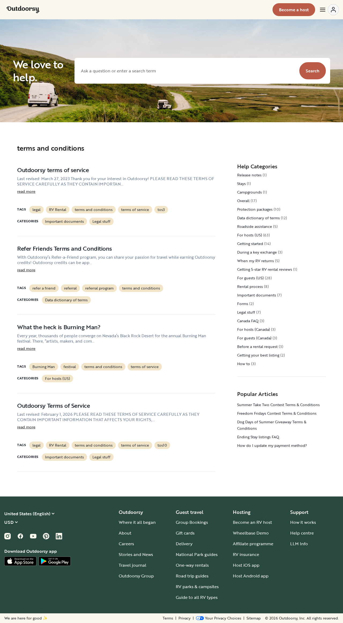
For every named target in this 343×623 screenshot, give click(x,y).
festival (70, 366)
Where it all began (137, 522)
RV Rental (57, 209)
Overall (243, 200)
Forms (242, 303)
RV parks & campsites (197, 586)
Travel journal (132, 565)
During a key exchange (257, 252)
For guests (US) (250, 278)
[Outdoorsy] (23, 9)
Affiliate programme (253, 543)
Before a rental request (257, 346)
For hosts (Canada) (253, 329)
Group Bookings (192, 522)
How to (243, 363)
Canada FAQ (248, 321)
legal (36, 209)
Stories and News (136, 554)
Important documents (64, 221)
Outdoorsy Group (136, 576)
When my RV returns (255, 261)
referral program (99, 288)
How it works (303, 522)
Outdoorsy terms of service (53, 169)
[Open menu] (329, 9)
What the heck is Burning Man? (58, 326)
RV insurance (246, 554)
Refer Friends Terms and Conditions (64, 248)
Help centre (302, 533)
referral (70, 288)
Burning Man (43, 366)
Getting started (250, 243)
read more (26, 191)
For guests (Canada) (254, 338)
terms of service (135, 209)
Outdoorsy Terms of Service (53, 405)
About (125, 533)
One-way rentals (192, 565)
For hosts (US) (57, 378)
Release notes (249, 175)
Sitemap (254, 618)
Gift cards (185, 533)
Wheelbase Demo (251, 533)
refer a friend (43, 288)
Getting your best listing (258, 355)
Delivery (184, 543)
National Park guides (197, 554)
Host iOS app (246, 565)
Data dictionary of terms (66, 300)
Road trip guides (192, 576)
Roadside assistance (254, 226)
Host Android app (251, 576)
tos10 (162, 445)
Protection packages (255, 209)
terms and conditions (94, 209)
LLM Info (299, 543)
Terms (168, 618)
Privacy (184, 618)
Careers (126, 543)
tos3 (161, 209)
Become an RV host (252, 522)
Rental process (250, 286)
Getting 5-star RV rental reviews (264, 269)
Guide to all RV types (197, 597)
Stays (241, 183)
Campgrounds (249, 192)
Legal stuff (101, 221)
